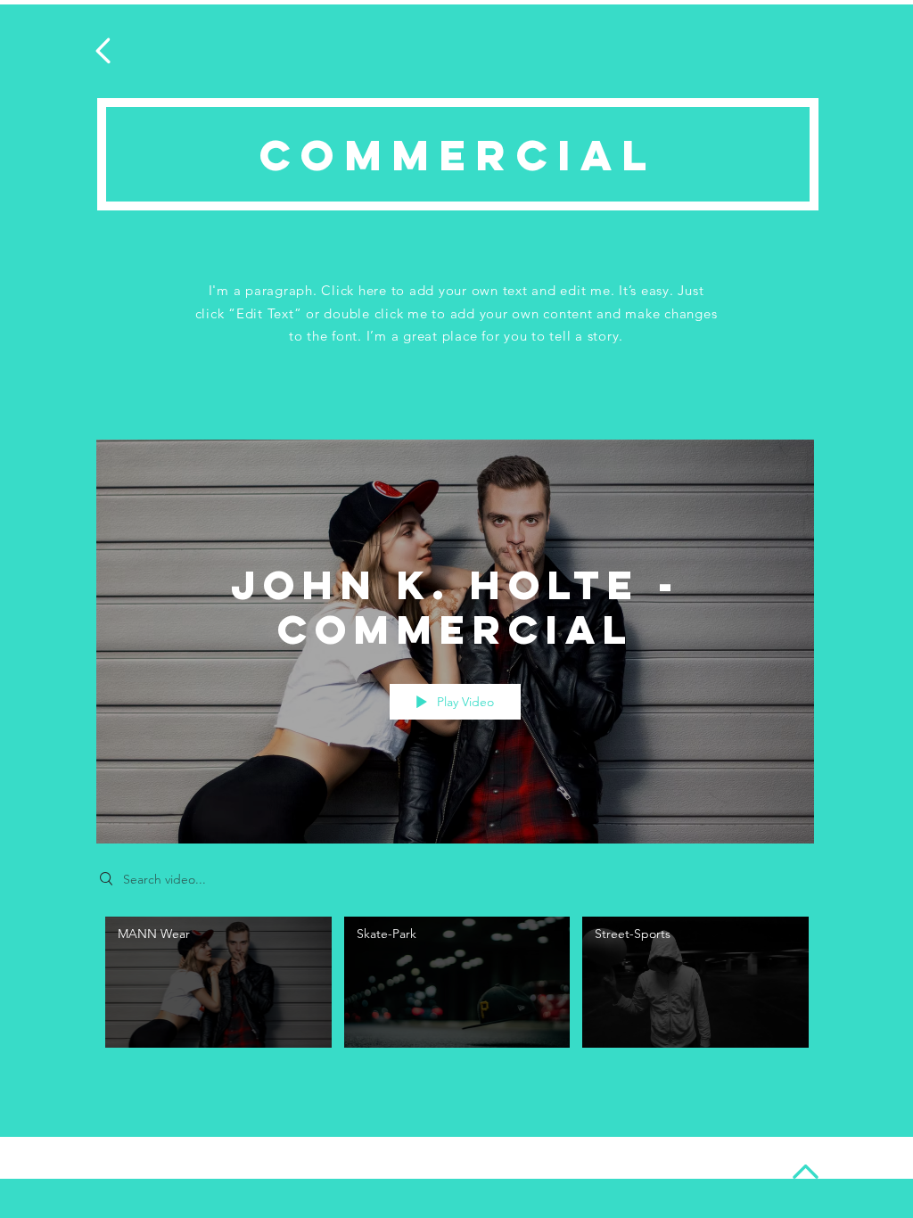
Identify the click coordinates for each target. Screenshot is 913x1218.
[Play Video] (218, 982)
